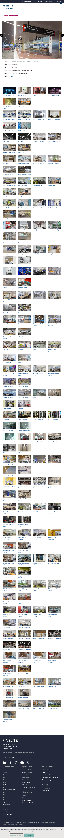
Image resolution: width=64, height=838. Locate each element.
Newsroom (27, 792)
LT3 (4, 802)
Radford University (53, 686)
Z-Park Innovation (8, 130)
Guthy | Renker (22, 230)
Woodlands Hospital (23, 163)
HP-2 (4, 780)
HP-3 (4, 782)
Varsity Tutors (37, 254)
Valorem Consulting (53, 230)
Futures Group (22, 337)
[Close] (61, 829)
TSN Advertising (7, 362)
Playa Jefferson (37, 512)
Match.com (21, 152)
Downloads (25, 777)
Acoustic (5, 770)
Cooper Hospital (52, 300)
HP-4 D (13, 77)
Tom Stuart (6, 141)
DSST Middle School (8, 686)
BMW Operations (22, 185)
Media (24, 798)
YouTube (22, 762)
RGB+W (24, 785)
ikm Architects (7, 230)
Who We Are (45, 770)
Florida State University (54, 638)
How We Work (46, 775)
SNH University (7, 627)
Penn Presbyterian (8, 208)
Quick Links (27, 767)
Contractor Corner (27, 772)
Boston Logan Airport (9, 119)
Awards (24, 795)
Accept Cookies (29, 835)
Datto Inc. (20, 276)
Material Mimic (6, 804)
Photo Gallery (26, 782)
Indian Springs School (24, 627)
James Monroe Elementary (7, 538)
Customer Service (27, 770)
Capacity (20, 408)
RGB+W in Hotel (37, 95)
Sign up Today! (10, 757)
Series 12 (5, 809)
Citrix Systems (7, 408)
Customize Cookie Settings (16, 835)
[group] (32, 49)
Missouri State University (7, 661)
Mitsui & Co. (21, 362)
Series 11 (5, 807)
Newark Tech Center (23, 708)
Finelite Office (21, 106)
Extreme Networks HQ (9, 430)
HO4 (4, 775)
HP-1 (4, 777)
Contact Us (49, 1)
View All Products (7, 814)
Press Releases (26, 800)
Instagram (16, 762)
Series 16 (5, 812)
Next (62, 35)
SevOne (50, 276)
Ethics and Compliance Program (13, 824)
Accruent (5, 219)
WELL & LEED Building (28, 787)
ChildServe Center (8, 386)
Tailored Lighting (46, 780)
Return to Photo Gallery (11, 15)
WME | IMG (36, 230)
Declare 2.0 (25, 780)
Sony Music (51, 185)
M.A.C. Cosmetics (23, 419)
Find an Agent (27, 1)
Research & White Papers (29, 803)
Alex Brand (6, 419)
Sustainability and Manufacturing (50, 777)
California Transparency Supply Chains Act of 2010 (18, 822)
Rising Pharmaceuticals (24, 174)
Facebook (10, 762)
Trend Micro (6, 197)
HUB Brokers (6, 453)
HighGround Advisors (39, 141)
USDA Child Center (23, 673)
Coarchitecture (22, 300)
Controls (5, 772)
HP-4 (4, 785)
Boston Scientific (22, 130)
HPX (4, 799)
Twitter (28, 762)
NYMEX (35, 349)
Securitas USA (22, 265)
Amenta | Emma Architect (52, 350)
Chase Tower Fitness (38, 300)
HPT (4, 797)
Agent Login (39, 1)
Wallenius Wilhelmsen (54, 119)
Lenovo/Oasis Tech (23, 442)
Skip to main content (5, 4)
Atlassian (5, 349)
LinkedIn (4, 762)
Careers (44, 772)
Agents (45, 785)
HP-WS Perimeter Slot (9, 789)
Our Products (8, 767)
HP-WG (5, 787)
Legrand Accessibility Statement (45, 822)
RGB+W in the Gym (8, 95)
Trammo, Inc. (6, 254)
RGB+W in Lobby (22, 95)
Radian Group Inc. (23, 512)
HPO (4, 792)
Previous (1, 35)
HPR (4, 794)
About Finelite (47, 767)
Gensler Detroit (7, 313)
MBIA (34, 397)
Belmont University (23, 697)
